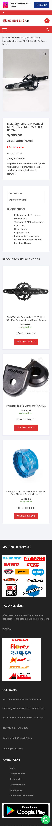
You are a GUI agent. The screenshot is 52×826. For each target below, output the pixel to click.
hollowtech (30, 170)
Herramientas (17, 784)
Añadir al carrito (26, 342)
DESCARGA (41, 5)
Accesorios (16, 779)
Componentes (17, 773)
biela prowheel (25, 166)
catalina (38, 166)
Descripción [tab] (15, 193)
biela (19, 163)
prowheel (11, 173)
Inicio (4, 37)
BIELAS (30, 37)
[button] (44, 54)
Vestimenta (16, 790)
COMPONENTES (17, 37)
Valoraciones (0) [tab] (18, 200)
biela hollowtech (31, 163)
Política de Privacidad (22, 795)
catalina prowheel (15, 170)
